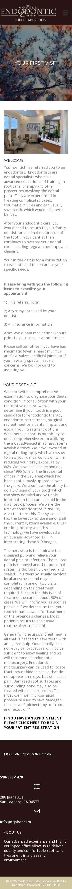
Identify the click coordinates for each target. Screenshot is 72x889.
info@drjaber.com (15, 821)
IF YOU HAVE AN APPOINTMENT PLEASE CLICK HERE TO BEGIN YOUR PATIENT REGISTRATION (33, 723)
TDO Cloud (52, 885)
